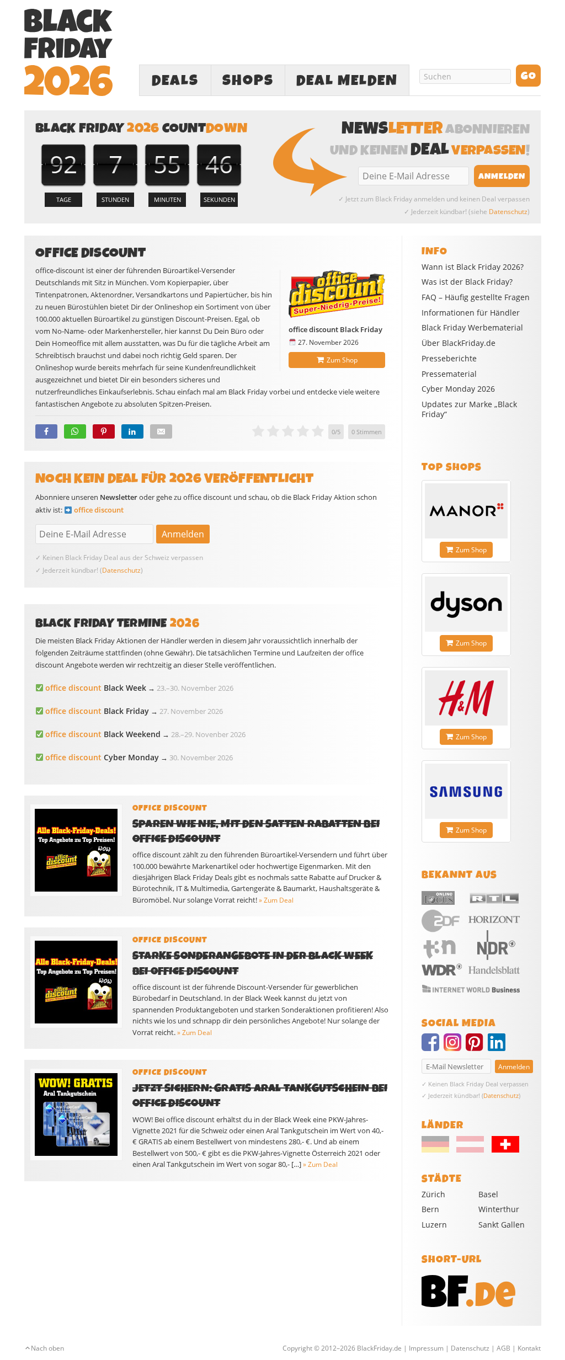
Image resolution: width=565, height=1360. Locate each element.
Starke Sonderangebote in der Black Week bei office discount (252, 963)
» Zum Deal (276, 900)
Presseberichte (449, 359)
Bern (430, 1209)
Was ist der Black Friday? (467, 282)
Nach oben (47, 1348)
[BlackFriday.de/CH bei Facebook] (433, 1047)
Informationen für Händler (471, 313)
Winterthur (498, 1209)
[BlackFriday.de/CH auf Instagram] (455, 1047)
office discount (99, 510)
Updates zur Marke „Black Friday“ (469, 409)
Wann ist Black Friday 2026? (473, 267)
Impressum (426, 1348)
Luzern (434, 1224)
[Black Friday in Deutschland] (438, 1150)
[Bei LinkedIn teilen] (132, 431)
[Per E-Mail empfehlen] (161, 431)
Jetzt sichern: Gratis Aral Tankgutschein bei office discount (259, 1095)
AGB (503, 1348)
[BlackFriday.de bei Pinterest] (477, 1047)
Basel (488, 1194)
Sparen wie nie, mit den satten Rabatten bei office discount (256, 831)
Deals (175, 80)
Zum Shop (342, 360)
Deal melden (347, 80)
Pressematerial (449, 374)
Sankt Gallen (501, 1224)
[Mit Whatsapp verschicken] (75, 431)
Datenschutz (508, 211)
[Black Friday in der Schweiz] (502, 1150)
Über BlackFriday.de (458, 343)
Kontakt (529, 1348)
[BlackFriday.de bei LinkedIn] (499, 1047)
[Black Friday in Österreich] (470, 1150)
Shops (248, 80)
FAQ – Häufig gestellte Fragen (476, 297)
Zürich (433, 1194)
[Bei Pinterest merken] (104, 431)
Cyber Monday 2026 (458, 389)
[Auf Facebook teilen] (46, 431)
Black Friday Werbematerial (472, 328)
